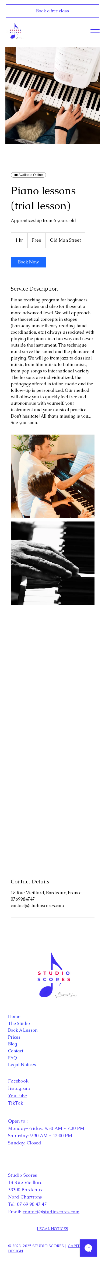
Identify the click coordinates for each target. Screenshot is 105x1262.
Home (14, 1016)
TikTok (15, 1103)
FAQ (12, 1058)
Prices (14, 1037)
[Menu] (95, 29)
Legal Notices (22, 1064)
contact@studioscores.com (51, 1212)
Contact (15, 1051)
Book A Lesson (22, 1030)
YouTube (17, 1096)
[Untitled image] (52, 476)
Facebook (18, 1081)
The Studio (19, 1023)
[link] (28, 262)
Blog (12, 1044)
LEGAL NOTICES (52, 1228)
